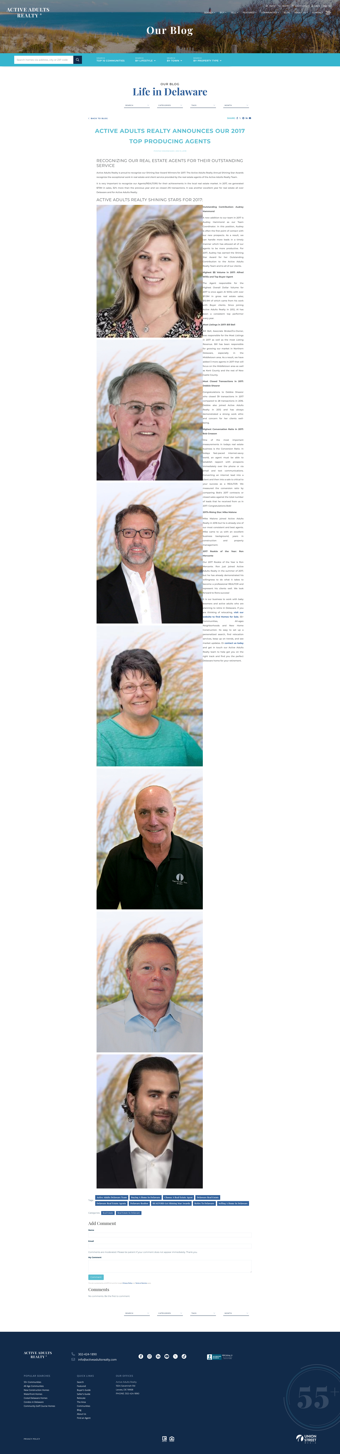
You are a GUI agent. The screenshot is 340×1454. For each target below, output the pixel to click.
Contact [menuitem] (317, 12)
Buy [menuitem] (222, 12)
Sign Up (327, 6)
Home (272, 6)
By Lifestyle (144, 60)
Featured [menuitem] (248, 12)
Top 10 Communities (111, 60)
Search (285, 6)
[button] (77, 60)
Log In (317, 6)
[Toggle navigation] (328, 12)
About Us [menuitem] (300, 12)
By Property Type (206, 60)
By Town (173, 60)
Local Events (301, 6)
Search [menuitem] (208, 12)
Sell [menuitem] (233, 12)
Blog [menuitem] (287, 12)
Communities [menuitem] (269, 12)
